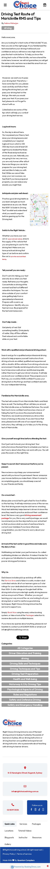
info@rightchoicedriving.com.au (25, 791)
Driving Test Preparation (25, 673)
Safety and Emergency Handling (25, 704)
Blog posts (9, 837)
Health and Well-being (25, 679)
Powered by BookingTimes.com (27, 867)
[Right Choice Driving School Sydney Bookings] (44, 5)
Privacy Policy (9, 854)
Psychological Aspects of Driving (25, 689)
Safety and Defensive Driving (25, 699)
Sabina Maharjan (11, 23)
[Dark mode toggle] (48, 866)
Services (23, 824)
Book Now (12, 612)
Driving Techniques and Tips (25, 668)
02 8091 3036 (13, 810)
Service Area (10, 580)
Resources (37, 837)
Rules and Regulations (25, 694)
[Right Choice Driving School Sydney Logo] (25, 5)
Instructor (23, 837)
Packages (30, 615)
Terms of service (24, 854)
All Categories (25, 648)
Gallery (8, 844)
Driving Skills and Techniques (25, 663)
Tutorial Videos (24, 830)
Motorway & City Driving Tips (25, 684)
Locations (9, 830)
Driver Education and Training (25, 653)
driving (8, 28)
